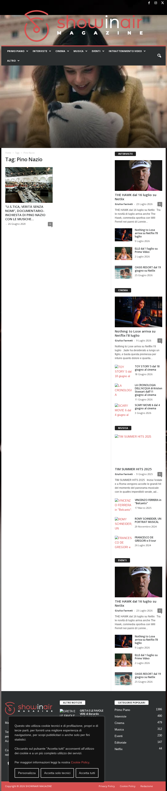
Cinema (60, 51)
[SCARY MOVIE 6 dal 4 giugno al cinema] (123, 409)
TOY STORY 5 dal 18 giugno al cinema (147, 367)
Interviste (40, 51)
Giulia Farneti (124, 204)
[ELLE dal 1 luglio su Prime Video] (123, 253)
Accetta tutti (87, 773)
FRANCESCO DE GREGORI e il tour (145, 539)
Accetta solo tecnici (57, 773)
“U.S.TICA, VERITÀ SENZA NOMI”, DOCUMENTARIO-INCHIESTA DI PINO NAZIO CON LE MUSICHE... (25, 212)
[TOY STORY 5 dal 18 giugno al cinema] (123, 371)
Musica (78, 51)
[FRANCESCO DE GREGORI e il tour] (123, 542)
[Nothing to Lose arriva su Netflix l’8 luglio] (123, 234)
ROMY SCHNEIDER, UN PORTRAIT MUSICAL (148, 520)
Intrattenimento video (125, 51)
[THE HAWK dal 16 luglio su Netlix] (138, 175)
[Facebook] (149, 3)
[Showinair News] (83, 25)
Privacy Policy (107, 786)
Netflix (119, 749)
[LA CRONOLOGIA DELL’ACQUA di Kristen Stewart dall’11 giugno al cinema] (123, 389)
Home (8, 152)
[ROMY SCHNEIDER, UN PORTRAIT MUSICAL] (123, 523)
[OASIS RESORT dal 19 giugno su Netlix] (123, 272)
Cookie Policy (80, 762)
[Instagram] (155, 3)
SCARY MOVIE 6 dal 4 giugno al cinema (147, 406)
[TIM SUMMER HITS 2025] (138, 449)
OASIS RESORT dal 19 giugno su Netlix (148, 268)
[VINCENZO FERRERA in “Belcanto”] (123, 504)
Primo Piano (15, 51)
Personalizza (27, 773)
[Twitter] (162, 3)
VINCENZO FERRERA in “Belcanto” (148, 501)
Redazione (146, 786)
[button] (159, 56)
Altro (11, 60)
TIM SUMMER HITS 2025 (133, 469)
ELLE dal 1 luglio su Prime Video (146, 250)
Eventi (96, 51)
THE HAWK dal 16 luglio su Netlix (135, 197)
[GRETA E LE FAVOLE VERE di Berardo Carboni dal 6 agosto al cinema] (68, 715)
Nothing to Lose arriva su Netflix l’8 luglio (146, 233)
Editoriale (120, 742)
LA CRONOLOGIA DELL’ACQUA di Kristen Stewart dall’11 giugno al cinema (148, 390)
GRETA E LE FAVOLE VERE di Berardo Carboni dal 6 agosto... (91, 715)
